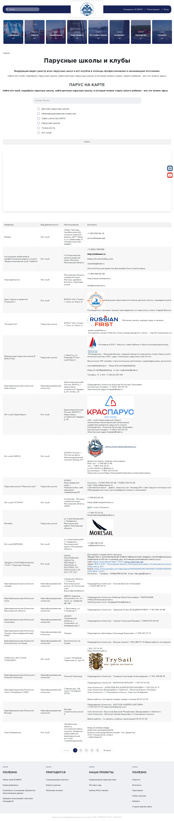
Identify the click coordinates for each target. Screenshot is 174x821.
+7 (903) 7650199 (95, 249)
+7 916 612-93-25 (95, 497)
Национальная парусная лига (102, 780)
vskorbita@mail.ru (96, 264)
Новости (136, 780)
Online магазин (139, 796)
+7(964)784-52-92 (118, 573)
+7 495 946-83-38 (96, 274)
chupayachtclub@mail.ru (119, 602)
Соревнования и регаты (57, 780)
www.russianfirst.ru (97, 330)
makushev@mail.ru (129, 370)
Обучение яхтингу (54, 790)
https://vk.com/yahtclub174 (100, 730)
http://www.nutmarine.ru (99, 278)
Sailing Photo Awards (98, 790)
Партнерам (137, 790)
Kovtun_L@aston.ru (103, 468)
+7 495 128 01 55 (95, 543)
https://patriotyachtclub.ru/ (100, 502)
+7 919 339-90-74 (95, 233)
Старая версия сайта (142, 807)
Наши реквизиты (10, 785)
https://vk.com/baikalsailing (122, 366)
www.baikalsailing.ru (97, 366)
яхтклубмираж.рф (96, 238)
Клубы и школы (53, 785)
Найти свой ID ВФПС (12, 780)
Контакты (136, 785)
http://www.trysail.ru (97, 651)
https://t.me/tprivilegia (98, 728)
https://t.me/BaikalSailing (99, 370)
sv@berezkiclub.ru (96, 545)
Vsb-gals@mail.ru (143, 573)
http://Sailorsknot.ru (103, 485)
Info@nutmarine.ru (96, 285)
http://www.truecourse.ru (101, 599)
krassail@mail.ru (115, 389)
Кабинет (136, 801)
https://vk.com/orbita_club (100, 259)
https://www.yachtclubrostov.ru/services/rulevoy (127, 473)
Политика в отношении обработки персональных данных (19, 791)
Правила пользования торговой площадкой (18, 799)
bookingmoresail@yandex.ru (100, 515)
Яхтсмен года (95, 785)
